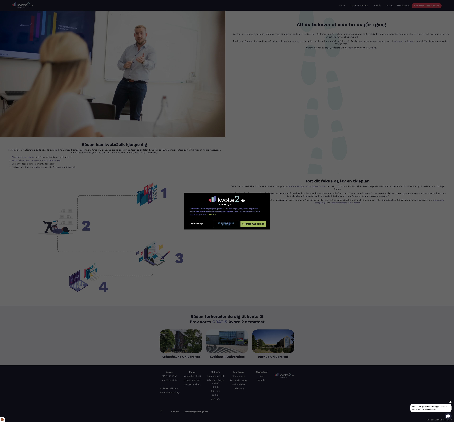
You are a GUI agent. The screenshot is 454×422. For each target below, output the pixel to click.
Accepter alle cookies (253, 224)
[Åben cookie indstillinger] (2, 419)
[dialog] (227, 211)
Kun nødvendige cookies (226, 224)
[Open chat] (448, 416)
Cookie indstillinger (196, 224)
